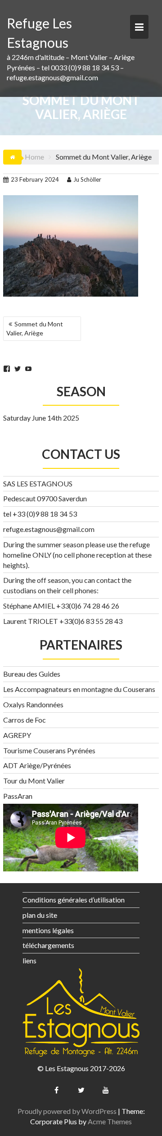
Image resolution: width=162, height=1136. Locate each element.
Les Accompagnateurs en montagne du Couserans (79, 689)
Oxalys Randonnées (33, 704)
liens (29, 960)
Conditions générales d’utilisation (73, 899)
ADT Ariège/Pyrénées (37, 765)
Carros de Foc (24, 719)
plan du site (39, 915)
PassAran (17, 796)
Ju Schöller (87, 179)
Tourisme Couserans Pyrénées (49, 750)
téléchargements (48, 945)
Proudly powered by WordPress (67, 1111)
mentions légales (48, 930)
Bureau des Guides (31, 673)
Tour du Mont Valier (34, 780)
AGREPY (17, 735)
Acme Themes (110, 1121)
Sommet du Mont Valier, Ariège (34, 328)
